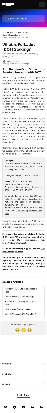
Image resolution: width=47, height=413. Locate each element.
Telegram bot (25, 266)
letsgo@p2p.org (10, 269)
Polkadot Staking (23, 32)
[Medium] (41, 407)
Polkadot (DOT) (26, 77)
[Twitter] (5, 407)
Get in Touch (23, 395)
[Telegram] (14, 407)
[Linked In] (32, 407)
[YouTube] (23, 407)
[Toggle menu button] (42, 4)
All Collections (8, 32)
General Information (10, 35)
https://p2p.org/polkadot (14, 243)
